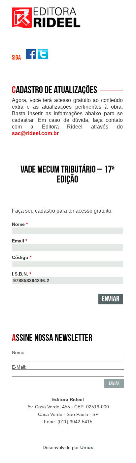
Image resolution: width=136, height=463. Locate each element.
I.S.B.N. (21, 274)
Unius (86, 447)
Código (21, 257)
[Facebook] (31, 57)
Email (19, 240)
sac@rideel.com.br (35, 133)
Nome (20, 224)
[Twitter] (43, 57)
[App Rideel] (46, 26)
